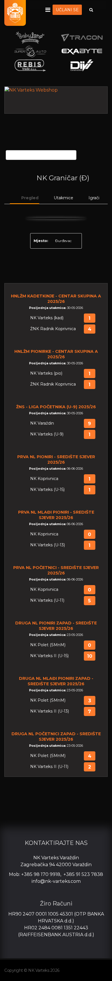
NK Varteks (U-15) (47, 489)
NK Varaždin (42, 423)
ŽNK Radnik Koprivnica (53, 329)
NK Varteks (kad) (46, 318)
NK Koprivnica (44, 479)
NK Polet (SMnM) (47, 645)
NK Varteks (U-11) (47, 600)
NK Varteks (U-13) (47, 545)
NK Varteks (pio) (46, 373)
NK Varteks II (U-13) (49, 711)
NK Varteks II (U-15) (49, 656)
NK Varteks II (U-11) (49, 767)
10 (89, 656)
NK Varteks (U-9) (46, 434)
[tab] (24, 198)
